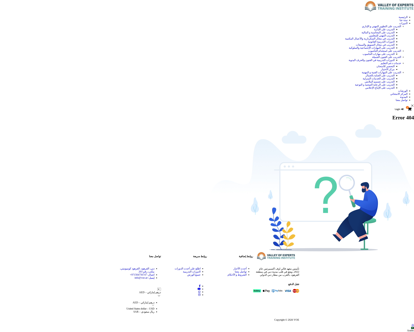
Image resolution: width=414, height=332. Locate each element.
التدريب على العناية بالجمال (380, 75)
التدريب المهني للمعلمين (382, 35)
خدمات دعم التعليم (391, 63)
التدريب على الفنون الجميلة (386, 57)
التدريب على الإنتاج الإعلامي (380, 87)
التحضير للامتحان (385, 66)
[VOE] (276, 256)
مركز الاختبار (388, 69)
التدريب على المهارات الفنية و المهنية (381, 72)
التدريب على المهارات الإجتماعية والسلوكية (372, 47)
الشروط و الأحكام (237, 274)
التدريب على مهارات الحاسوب (379, 54)
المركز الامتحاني (399, 94)
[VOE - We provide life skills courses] (207, 6)
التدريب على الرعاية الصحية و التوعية (375, 84)
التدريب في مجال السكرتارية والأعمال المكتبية (370, 38)
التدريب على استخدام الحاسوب (384, 50)
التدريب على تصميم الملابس (380, 81)
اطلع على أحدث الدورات (188, 268)
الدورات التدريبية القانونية (381, 41)
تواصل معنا (402, 100)
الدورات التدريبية (192, 271)
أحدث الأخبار (240, 268)
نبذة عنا (404, 20)
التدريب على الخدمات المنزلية (379, 78)
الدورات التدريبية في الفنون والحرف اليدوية (372, 60)
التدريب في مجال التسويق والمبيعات (375, 44)
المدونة (404, 97)
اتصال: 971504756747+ (142, 274)
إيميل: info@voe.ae (144, 277)
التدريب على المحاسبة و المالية (378, 32)
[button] (207, 329)
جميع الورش (194, 274)
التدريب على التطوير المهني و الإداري (381, 26)
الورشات (403, 90)
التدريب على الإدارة (384, 29)
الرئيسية (403, 17)
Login (397, 109)
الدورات (403, 23)
